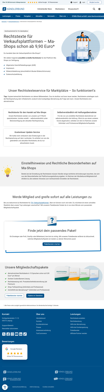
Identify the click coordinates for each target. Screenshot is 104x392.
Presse (38, 327)
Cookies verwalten (48, 387)
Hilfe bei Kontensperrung (79, 327)
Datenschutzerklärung (19, 387)
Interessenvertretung (43, 330)
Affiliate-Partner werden (78, 333)
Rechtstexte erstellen (77, 318)
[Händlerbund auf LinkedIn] (21, 334)
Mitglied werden (94, 2)
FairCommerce (41, 333)
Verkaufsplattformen (13, 21)
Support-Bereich (7, 325)
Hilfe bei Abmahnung (77, 324)
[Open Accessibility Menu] (5, 387)
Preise (18, 16)
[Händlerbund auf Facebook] (8, 334)
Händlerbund (40, 318)
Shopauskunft (73, 9)
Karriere (39, 321)
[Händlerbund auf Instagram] (12, 334)
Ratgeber (27, 16)
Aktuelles (39, 16)
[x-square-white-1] (4, 334)
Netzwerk (51, 16)
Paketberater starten (52, 244)
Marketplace (60, 9)
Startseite (4, 21)
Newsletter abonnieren (10, 329)
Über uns (62, 16)
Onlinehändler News (44, 9)
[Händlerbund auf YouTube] (16, 334)
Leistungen (6, 16)
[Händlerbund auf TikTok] (25, 334)
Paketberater (74, 330)
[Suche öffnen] (94, 9)
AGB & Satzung (34, 387)
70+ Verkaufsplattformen (40, 203)
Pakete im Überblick (35, 296)
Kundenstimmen (42, 324)
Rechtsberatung (76, 321)
